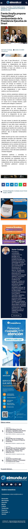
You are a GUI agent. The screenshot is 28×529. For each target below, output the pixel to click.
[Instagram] (16, 484)
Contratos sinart (18, 191)
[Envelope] (20, 484)
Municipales (5, 500)
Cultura (4, 506)
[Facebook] (3, 484)
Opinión (4, 514)
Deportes (4, 502)
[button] (1, 2)
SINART (9, 192)
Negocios (4, 510)
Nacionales (5, 498)
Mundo (4, 504)
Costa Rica (9, 7)
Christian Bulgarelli (8, 191)
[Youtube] (11, 484)
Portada (3, 7)
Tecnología (5, 512)
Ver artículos (16, 315)
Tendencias (5, 508)
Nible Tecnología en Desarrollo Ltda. (17, 522)
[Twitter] (7, 484)
